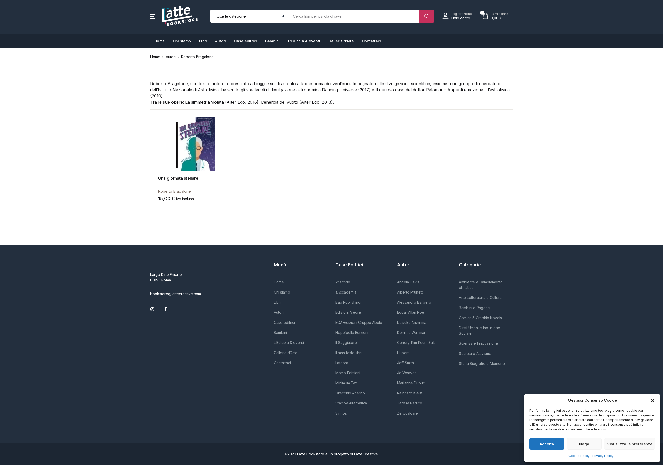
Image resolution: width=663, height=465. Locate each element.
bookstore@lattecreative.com (175, 293)
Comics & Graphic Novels (480, 318)
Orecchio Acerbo (350, 393)
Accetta (546, 443)
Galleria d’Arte (341, 41)
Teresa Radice (409, 403)
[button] (652, 400)
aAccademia (345, 292)
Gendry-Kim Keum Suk (416, 342)
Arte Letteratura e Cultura (480, 297)
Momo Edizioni (347, 373)
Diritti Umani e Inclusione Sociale (479, 330)
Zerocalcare (407, 413)
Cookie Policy (579, 456)
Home (159, 41)
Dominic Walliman (411, 332)
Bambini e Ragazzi (474, 307)
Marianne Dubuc (411, 383)
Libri (203, 41)
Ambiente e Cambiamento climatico (481, 285)
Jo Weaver (406, 373)
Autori (220, 41)
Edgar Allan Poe (410, 312)
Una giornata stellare (178, 178)
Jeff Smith (405, 363)
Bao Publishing (348, 302)
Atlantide (342, 282)
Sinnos (341, 413)
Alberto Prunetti (410, 292)
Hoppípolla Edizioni (351, 332)
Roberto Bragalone (174, 191)
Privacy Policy (603, 456)
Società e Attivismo (475, 353)
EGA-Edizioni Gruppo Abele (358, 322)
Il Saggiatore (346, 342)
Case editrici (245, 41)
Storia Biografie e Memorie (482, 363)
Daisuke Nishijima (411, 322)
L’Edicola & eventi (304, 41)
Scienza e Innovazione (478, 343)
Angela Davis (408, 282)
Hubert (403, 352)
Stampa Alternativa (351, 403)
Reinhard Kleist (409, 393)
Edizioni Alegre (348, 312)
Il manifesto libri (348, 352)
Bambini (272, 41)
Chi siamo (182, 41)
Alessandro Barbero (414, 302)
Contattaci (371, 41)
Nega (584, 443)
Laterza (341, 363)
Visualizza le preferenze (629, 443)
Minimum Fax (346, 383)
